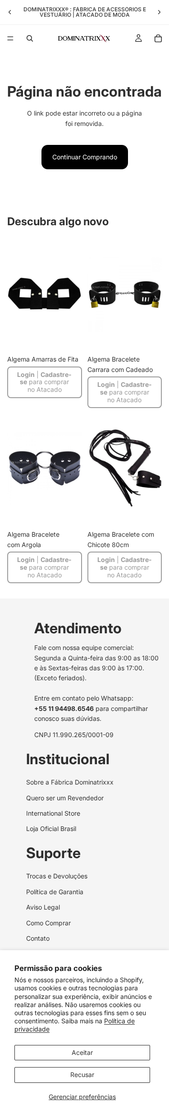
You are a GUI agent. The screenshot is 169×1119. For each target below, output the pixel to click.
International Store (53, 813)
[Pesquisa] (30, 38)
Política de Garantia (54, 892)
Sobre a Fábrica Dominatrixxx (70, 782)
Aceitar (82, 1052)
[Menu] (10, 38)
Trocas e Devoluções (56, 876)
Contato (38, 938)
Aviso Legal (43, 907)
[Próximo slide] (159, 12)
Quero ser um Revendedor (65, 798)
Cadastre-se (46, 378)
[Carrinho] (158, 38)
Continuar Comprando (84, 157)
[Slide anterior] (10, 12)
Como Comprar (48, 923)
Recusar (82, 1074)
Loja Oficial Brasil (51, 829)
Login (26, 374)
